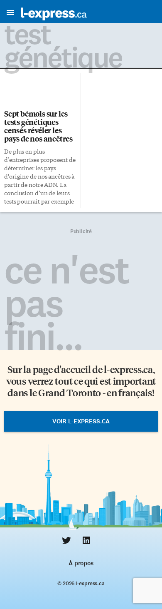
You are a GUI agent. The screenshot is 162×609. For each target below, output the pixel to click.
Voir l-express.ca (81, 421)
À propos (81, 563)
